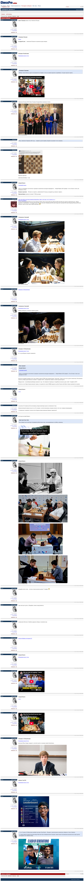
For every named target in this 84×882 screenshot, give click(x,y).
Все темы (35, 5)
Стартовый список (22, 185)
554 (2, 348)
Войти (8, 5)
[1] (6, 16)
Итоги (19, 39)
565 (2, 670)
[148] (18, 16)
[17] (8, 16)
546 (2, 101)
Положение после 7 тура (23, 351)
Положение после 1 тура (23, 219)
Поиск (39, 5)
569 (2, 779)
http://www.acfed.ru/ (22, 200)
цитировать (13, 32)
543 (2, 36)
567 (2, 712)
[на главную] (9, 3)
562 (2, 621)
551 (2, 216)
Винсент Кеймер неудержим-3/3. (25, 638)
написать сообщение (5, 18)
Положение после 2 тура (23, 308)
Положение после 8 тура (23, 740)
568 (2, 738)
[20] (13, 16)
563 (2, 637)
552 (2, 289)
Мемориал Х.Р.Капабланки (24, 289)
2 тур (19, 699)
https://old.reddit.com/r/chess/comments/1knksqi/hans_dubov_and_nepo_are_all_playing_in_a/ (36, 199)
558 (2, 415)
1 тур (19, 391)
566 (2, 696)
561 (2, 604)
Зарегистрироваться (15, 5)
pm (16, 32)
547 (2, 139)
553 (2, 305)
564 (2, 654)
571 (2, 831)
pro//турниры (9, 14)
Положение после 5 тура (23, 55)
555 (2, 364)
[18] (10, 16)
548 (2, 150)
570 (2, 796)
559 (2, 460)
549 (2, 182)
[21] (15, 16)
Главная (3, 14)
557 (2, 405)
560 (2, 588)
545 (2, 69)
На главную (3, 5)
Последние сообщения (26, 5)
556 (2, 388)
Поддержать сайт (6, 6)
